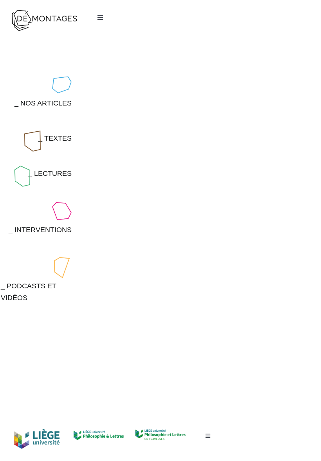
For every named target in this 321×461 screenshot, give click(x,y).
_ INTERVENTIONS (40, 230)
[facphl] (99, 434)
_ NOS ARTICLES (43, 103)
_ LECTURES (50, 173)
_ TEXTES (55, 138)
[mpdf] (160, 432)
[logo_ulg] (36, 432)
